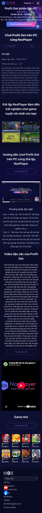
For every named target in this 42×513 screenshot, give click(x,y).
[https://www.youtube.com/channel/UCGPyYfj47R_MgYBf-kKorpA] (6, 487)
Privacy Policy (10, 507)
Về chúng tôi (9, 486)
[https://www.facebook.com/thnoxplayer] (6, 493)
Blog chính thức (10, 489)
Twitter (7, 500)
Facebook (8, 496)
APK (31, 46)
